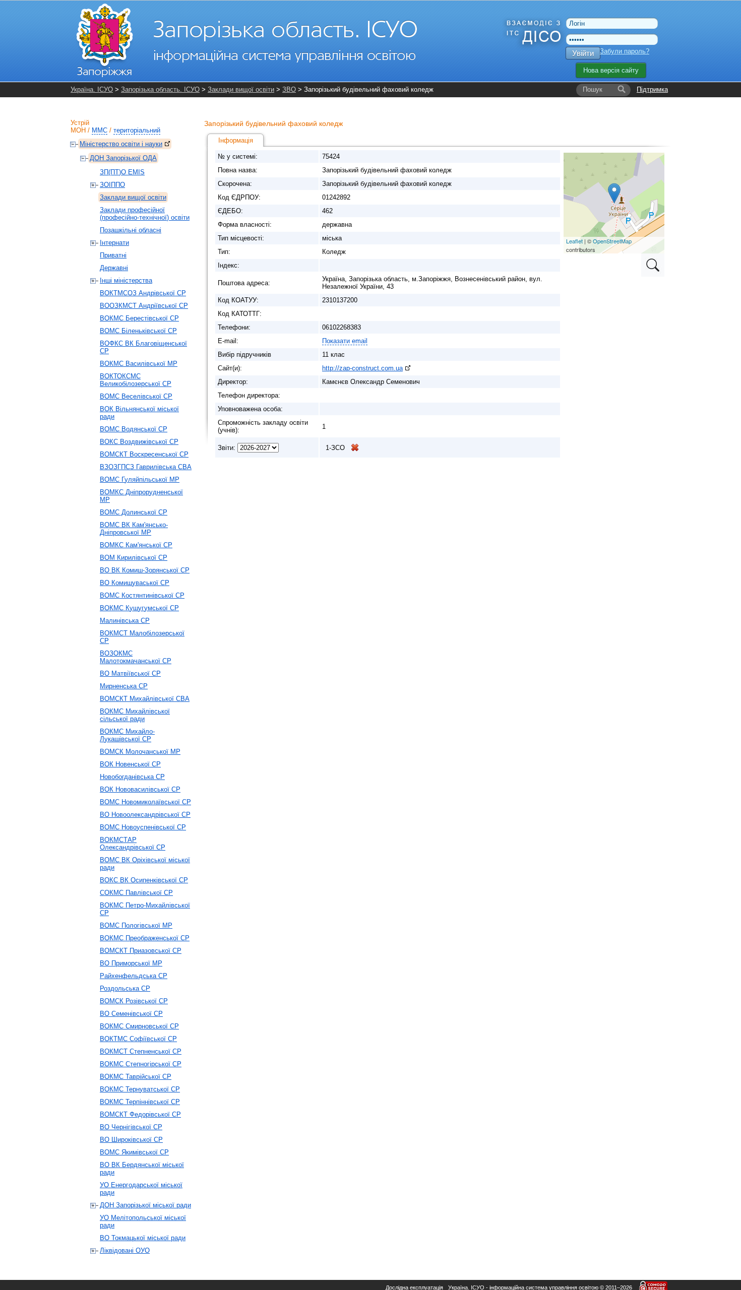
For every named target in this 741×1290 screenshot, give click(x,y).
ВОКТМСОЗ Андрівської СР (143, 293)
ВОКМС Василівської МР (138, 363)
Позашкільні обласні (130, 230)
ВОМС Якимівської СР (134, 1152)
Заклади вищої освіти (241, 89)
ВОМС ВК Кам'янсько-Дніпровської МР (134, 528)
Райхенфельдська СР (133, 976)
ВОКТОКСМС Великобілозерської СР (135, 380)
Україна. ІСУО (92, 89)
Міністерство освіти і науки (121, 144)
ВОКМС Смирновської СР (139, 1026)
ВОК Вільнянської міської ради (139, 412)
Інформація (235, 140)
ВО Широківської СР (131, 1139)
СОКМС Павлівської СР (136, 892)
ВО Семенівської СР (131, 1013)
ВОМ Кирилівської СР (133, 557)
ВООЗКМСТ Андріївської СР (144, 305)
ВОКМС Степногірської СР (140, 1064)
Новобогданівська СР (132, 777)
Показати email (344, 341)
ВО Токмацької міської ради (143, 1238)
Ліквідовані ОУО (125, 1250)
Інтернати (114, 242)
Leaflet (574, 241)
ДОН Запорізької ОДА (123, 158)
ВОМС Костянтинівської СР (142, 595)
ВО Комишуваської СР (134, 583)
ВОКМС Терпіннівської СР (140, 1102)
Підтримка (652, 89)
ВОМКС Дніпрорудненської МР (141, 495)
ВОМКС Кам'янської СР (136, 545)
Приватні (113, 255)
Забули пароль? (624, 51)
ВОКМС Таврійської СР (135, 1076)
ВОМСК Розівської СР (134, 1001)
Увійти (583, 53)
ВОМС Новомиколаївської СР (145, 802)
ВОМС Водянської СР (133, 429)
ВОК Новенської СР (130, 764)
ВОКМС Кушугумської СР (139, 608)
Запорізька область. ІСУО (160, 89)
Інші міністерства (126, 280)
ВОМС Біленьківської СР (138, 331)
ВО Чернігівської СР (131, 1127)
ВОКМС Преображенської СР (145, 938)
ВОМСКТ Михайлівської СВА (145, 698)
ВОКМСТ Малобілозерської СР (142, 636)
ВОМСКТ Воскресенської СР (144, 454)
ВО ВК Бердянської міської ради (142, 1168)
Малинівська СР (125, 620)
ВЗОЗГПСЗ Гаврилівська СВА (146, 467)
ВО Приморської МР (131, 963)
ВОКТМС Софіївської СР (138, 1039)
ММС (99, 130)
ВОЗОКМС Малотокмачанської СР (135, 657)
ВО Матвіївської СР (130, 673)
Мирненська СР (124, 686)
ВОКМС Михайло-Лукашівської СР (127, 735)
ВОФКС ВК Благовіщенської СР (143, 347)
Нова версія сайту (611, 70)
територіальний (136, 130)
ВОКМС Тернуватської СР (140, 1089)
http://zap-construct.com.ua (362, 368)
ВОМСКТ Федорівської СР (140, 1114)
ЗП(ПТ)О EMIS (122, 172)
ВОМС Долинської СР (133, 512)
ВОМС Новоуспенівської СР (143, 827)
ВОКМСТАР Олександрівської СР (132, 843)
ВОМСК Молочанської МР (140, 751)
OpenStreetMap (612, 241)
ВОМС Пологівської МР (136, 925)
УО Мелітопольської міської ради (143, 1221)
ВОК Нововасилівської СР (140, 789)
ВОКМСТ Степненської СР (140, 1051)
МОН (78, 130)
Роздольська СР (125, 988)
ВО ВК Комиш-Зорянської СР (145, 570)
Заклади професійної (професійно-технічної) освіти (145, 213)
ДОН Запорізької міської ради (145, 1205)
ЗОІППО (112, 184)
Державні (114, 268)
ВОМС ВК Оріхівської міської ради (145, 863)
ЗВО (289, 89)
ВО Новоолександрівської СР (145, 814)
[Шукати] (622, 89)
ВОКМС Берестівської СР (139, 318)
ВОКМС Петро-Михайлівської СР (145, 909)
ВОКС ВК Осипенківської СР (144, 880)
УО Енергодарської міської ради (141, 1188)
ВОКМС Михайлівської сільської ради (135, 715)
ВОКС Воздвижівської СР (139, 441)
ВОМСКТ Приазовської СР (140, 950)
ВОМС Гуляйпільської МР (139, 479)
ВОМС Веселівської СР (136, 396)
